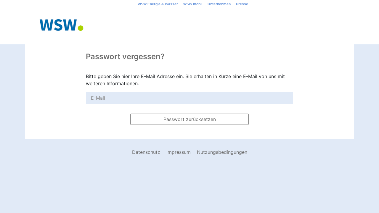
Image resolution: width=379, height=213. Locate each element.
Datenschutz (146, 152)
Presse (242, 4)
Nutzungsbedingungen (222, 152)
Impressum (178, 152)
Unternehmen (219, 4)
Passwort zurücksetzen (189, 119)
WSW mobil (192, 4)
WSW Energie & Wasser (158, 4)
